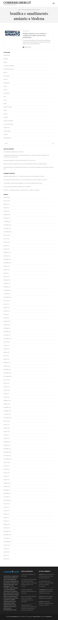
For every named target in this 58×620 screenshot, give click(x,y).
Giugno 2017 (7, 510)
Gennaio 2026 (7, 197)
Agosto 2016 (7, 545)
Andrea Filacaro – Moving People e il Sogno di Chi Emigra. (25, 190)
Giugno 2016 (7, 552)
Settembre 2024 (8, 231)
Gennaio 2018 (7, 486)
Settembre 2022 (8, 297)
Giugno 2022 (7, 307)
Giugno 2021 (7, 348)
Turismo (6, 134)
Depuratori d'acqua (9, 69)
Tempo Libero (7, 131)
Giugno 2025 (7, 204)
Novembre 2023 (7, 262)
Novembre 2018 (7, 452)
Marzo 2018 (6, 479)
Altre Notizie (7, 55)
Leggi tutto (27, 47)
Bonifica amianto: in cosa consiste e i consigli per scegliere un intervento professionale (35, 35)
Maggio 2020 (7, 390)
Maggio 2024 (7, 242)
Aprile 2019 (6, 435)
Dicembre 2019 (7, 407)
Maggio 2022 (7, 311)
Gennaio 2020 (7, 404)
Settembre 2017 (8, 500)
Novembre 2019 (7, 410)
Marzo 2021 (6, 359)
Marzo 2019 (6, 438)
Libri (5, 96)
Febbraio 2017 (7, 524)
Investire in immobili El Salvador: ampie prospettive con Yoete (19, 160)
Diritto (5, 72)
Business (6, 58)
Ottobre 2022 (7, 293)
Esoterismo (7, 76)
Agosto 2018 (7, 462)
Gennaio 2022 (7, 324)
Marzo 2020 (6, 397)
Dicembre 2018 (7, 448)
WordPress (49, 616)
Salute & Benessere (8, 124)
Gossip (5, 86)
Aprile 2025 (6, 207)
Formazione (7, 82)
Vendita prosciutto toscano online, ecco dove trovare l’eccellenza (27, 176)
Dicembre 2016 (7, 531)
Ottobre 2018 (7, 455)
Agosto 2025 (7, 200)
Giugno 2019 (7, 428)
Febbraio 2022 (7, 321)
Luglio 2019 (6, 424)
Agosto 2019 (7, 421)
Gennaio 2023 (7, 283)
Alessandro (7, 179)
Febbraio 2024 (7, 252)
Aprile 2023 (6, 273)
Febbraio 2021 (7, 362)
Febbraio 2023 (7, 280)
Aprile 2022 (6, 314)
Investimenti (7, 93)
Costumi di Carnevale (9, 65)
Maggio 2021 (7, 352)
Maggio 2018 (7, 472)
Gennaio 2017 (7, 527)
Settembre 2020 (8, 376)
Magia (5, 100)
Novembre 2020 (7, 373)
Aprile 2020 (6, 393)
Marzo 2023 (6, 276)
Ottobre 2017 (7, 496)
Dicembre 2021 (7, 328)
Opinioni (6, 117)
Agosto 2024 (7, 235)
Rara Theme (37, 616)
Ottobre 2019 (7, 414)
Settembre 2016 (8, 541)
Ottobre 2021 (7, 335)
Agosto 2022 (7, 300)
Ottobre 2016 (7, 538)
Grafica (5, 89)
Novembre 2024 (7, 225)
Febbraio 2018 (7, 483)
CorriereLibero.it (17, 2)
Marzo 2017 (6, 521)
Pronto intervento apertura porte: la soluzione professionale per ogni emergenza (25, 163)
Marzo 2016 (6, 558)
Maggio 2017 (7, 514)
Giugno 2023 (7, 266)
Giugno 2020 (7, 386)
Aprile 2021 (6, 355)
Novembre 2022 (7, 290)
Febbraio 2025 (7, 214)
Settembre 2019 (8, 417)
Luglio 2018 (6, 465)
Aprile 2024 (6, 245)
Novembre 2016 (7, 534)
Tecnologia (6, 127)
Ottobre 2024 (7, 228)
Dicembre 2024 (7, 221)
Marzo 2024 (6, 249)
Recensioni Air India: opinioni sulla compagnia (19, 186)
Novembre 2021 (7, 331)
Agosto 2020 (7, 379)
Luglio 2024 (6, 238)
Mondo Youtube (8, 107)
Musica (5, 110)
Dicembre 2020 (7, 369)
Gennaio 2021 (7, 366)
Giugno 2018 (7, 469)
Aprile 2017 (6, 517)
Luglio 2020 (6, 383)
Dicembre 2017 (7, 490)
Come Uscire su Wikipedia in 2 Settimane (13, 151)
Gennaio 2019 (7, 445)
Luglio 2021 (6, 345)
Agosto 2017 (7, 503)
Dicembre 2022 (7, 286)
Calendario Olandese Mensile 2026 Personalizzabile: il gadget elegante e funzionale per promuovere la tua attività (29, 583)
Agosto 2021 (7, 342)
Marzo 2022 (6, 317)
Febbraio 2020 (7, 400)
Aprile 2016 (6, 555)
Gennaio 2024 (7, 256)
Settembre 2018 (8, 459)
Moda (5, 103)
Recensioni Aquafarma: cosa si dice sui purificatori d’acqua (27, 183)
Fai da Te (6, 79)
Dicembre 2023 (7, 259)
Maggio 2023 (7, 269)
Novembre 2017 (7, 493)
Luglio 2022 (6, 304)
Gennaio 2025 (7, 218)
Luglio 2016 (6, 548)
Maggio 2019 (7, 431)
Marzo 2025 (6, 211)
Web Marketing (7, 138)
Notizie (5, 113)
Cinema (5, 62)
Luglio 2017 (6, 507)
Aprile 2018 (6, 476)
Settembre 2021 (8, 338)
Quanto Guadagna (8, 120)
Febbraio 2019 (7, 441)
